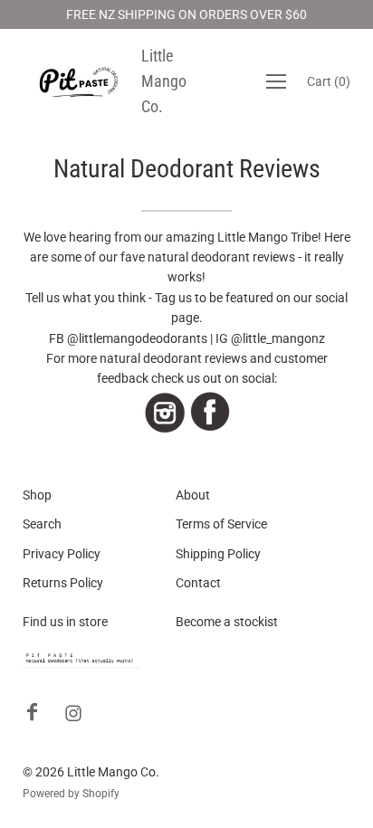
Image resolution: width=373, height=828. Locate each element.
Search (42, 524)
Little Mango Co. (163, 81)
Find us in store (65, 621)
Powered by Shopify (71, 793)
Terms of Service (221, 524)
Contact (198, 583)
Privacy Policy (61, 554)
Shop (37, 495)
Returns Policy (63, 583)
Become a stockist (227, 621)
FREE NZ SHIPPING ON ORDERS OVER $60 (186, 14)
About (193, 495)
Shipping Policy (218, 554)
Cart (328, 81)
